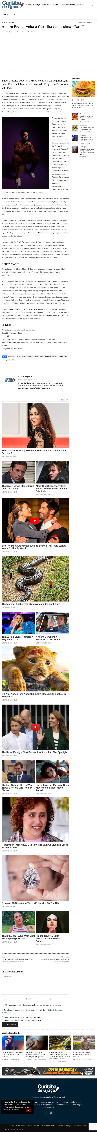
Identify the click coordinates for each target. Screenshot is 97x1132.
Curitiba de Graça (33, 5)
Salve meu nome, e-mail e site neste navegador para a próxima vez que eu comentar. (33, 1005)
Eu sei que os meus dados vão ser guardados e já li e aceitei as (32, 1011)
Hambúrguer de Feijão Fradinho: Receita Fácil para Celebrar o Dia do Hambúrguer (83, 105)
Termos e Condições (65, 1126)
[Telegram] (55, 366)
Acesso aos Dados (80, 1126)
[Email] (49, 366)
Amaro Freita (11, 356)
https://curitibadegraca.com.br (27, 380)
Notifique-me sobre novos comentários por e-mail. (23, 1017)
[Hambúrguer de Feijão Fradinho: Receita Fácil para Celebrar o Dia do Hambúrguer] (83, 89)
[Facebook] (76, 31)
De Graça (45, 5)
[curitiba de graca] (10, 382)
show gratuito (63, 356)
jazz (18, 356)
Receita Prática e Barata (71, 5)
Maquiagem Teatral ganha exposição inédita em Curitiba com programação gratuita (87, 151)
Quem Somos (20, 1126)
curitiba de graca (8, 32)
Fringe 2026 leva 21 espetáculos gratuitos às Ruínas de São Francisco (86, 139)
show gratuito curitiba (9, 360)
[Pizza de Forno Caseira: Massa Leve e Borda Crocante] (75, 116)
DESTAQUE (13, 22)
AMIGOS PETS (8, 14)
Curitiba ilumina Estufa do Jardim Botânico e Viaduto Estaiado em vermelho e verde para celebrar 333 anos (59, 1055)
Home (11, 1126)
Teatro (55, 5)
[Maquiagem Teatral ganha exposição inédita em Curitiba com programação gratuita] (75, 149)
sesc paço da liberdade (51, 356)
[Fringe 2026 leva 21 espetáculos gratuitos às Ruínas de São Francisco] (75, 138)
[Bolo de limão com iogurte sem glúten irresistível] (75, 128)
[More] (92, 31)
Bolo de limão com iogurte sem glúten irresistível (87, 128)
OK (28, 1110)
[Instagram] (51, 1113)
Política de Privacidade (48, 1126)
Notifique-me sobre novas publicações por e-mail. (22, 1020)
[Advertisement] (48, 52)
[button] (92, 5)
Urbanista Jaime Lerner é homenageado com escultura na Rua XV (83, 1055)
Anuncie (36, 1126)
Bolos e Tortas (83, 125)
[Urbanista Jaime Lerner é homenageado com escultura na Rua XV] (84, 1043)
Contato (29, 1126)
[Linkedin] (44, 366)
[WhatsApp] (38, 366)
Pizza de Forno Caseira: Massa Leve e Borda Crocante (86, 117)
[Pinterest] (87, 31)
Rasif (41, 356)
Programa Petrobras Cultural (30, 356)
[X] (81, 31)
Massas (81, 114)
